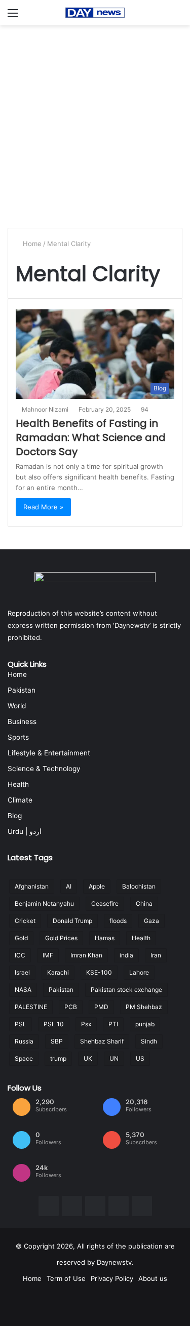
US (140, 1058)
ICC (20, 955)
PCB (70, 1007)
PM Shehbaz (144, 1007)
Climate (20, 800)
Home (31, 243)
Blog (15, 816)
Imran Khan (86, 955)
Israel (22, 972)
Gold (21, 938)
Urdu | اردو (25, 831)
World (17, 706)
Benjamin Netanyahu (44, 903)
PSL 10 (54, 1024)
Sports (18, 737)
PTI (113, 1024)
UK (88, 1058)
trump (58, 1058)
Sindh (149, 1041)
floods (118, 921)
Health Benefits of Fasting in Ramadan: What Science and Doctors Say (91, 437)
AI (68, 886)
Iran (155, 955)
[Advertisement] (95, 125)
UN (114, 1058)
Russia (24, 1041)
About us (152, 1278)
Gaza (151, 921)
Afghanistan (32, 886)
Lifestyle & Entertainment (49, 753)
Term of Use (66, 1278)
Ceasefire (105, 903)
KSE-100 (99, 972)
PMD (101, 1007)
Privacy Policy (112, 1278)
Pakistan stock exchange (126, 989)
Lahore (139, 972)
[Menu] (13, 16)
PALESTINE (31, 1007)
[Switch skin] (177, 16)
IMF (48, 955)
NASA (23, 989)
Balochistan (139, 886)
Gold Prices (61, 938)
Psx (86, 1024)
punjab (145, 1024)
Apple (97, 886)
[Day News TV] (95, 12)
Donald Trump (72, 921)
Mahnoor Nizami (45, 409)
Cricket (25, 921)
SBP (57, 1041)
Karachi (58, 972)
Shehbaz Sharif (102, 1041)
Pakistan (21, 690)
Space (24, 1058)
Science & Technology (44, 769)
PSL (20, 1024)
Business (22, 721)
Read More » (43, 507)
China (144, 903)
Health (18, 784)
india (126, 955)
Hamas (105, 938)
